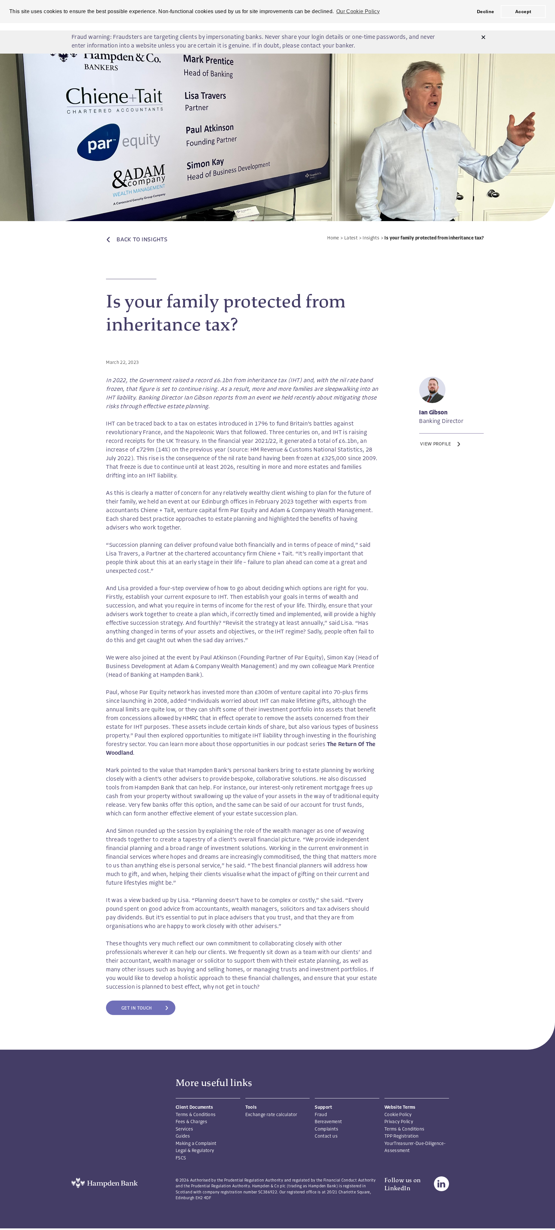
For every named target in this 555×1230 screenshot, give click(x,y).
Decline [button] (485, 11)
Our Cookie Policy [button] (358, 11)
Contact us (326, 1136)
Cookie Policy (398, 1115)
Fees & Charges (191, 1122)
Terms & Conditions (196, 1115)
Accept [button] (523, 11)
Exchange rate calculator (271, 1115)
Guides (183, 1136)
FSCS (181, 1158)
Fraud (321, 1115)
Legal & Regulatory (195, 1150)
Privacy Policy (398, 1122)
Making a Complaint (196, 1143)
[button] (483, 37)
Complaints (326, 1129)
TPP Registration (401, 1136)
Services (184, 1129)
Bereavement (328, 1122)
